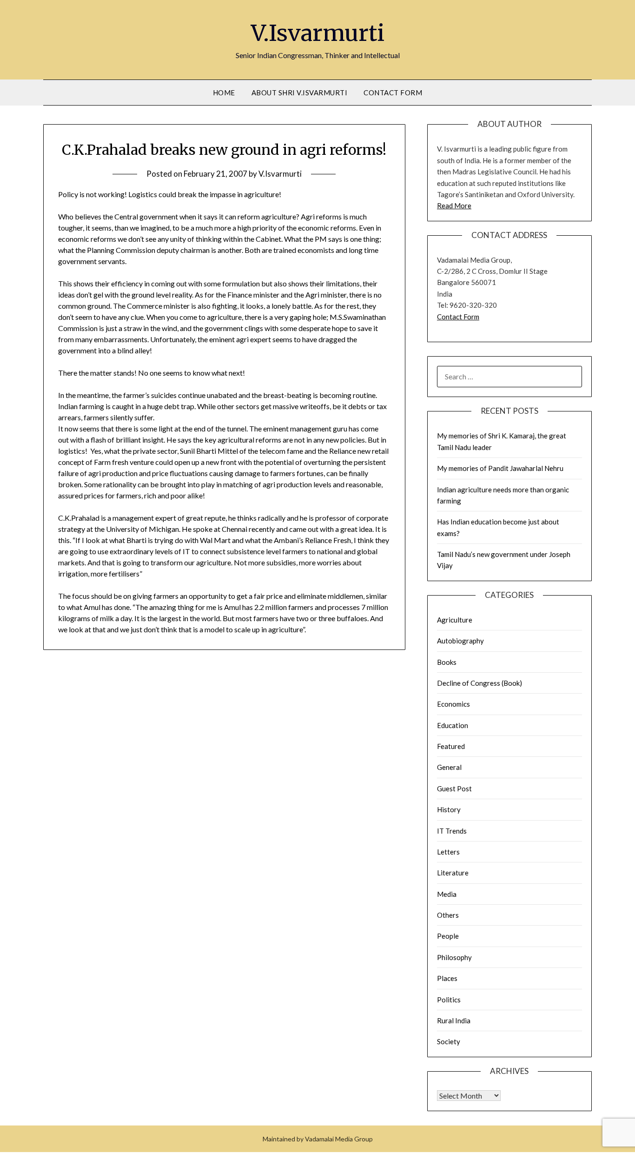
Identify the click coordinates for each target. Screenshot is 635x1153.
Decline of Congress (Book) (479, 683)
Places (447, 978)
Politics (449, 999)
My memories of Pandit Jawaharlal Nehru (500, 468)
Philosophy (454, 957)
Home (224, 92)
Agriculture (454, 620)
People (448, 936)
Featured (451, 746)
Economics (453, 704)
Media (446, 894)
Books (446, 662)
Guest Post (454, 788)
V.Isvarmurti (317, 33)
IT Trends (452, 831)
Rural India (453, 1020)
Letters (448, 852)
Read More (454, 205)
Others (448, 915)
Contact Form (393, 92)
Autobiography (460, 640)
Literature (453, 872)
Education (452, 725)
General (449, 767)
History (449, 809)
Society (448, 1041)
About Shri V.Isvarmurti (299, 92)
